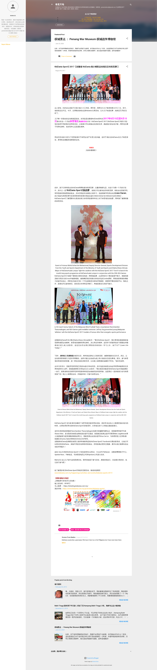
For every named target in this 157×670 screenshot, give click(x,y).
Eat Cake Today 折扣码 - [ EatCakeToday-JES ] (92, 21)
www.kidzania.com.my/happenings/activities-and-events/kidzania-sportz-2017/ (83, 473)
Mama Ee (13, 15)
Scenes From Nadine (68, 537)
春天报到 (58, 584)
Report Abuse (5, 44)
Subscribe (60, 24)
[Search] (131, 5)
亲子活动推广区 (64, 529)
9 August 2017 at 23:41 (82, 537)
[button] (127, 38)
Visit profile (12, 36)
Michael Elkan (95, 661)
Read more (123, 600)
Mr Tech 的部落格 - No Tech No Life (92, 19)
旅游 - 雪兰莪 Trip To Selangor (80, 529)
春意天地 (59, 4)
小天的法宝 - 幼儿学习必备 (92, 17)
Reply (64, 543)
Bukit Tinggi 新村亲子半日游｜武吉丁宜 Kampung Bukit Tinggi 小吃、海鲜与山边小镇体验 (88, 606)
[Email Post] (75, 57)
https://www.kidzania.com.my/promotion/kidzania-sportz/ (84, 489)
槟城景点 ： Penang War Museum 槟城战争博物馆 (85, 39)
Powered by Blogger (92, 658)
